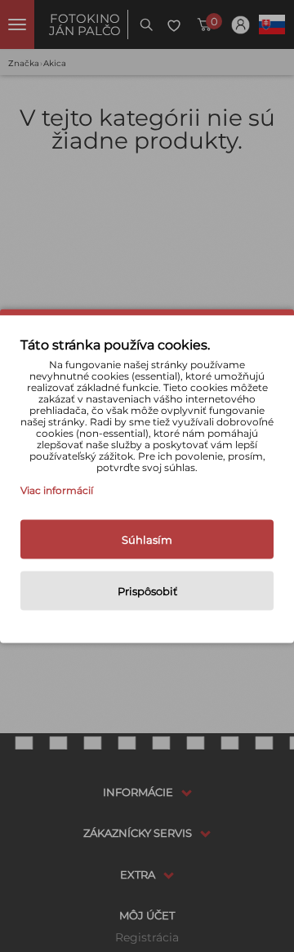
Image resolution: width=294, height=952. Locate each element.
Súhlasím (147, 539)
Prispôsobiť (147, 591)
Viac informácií (56, 490)
